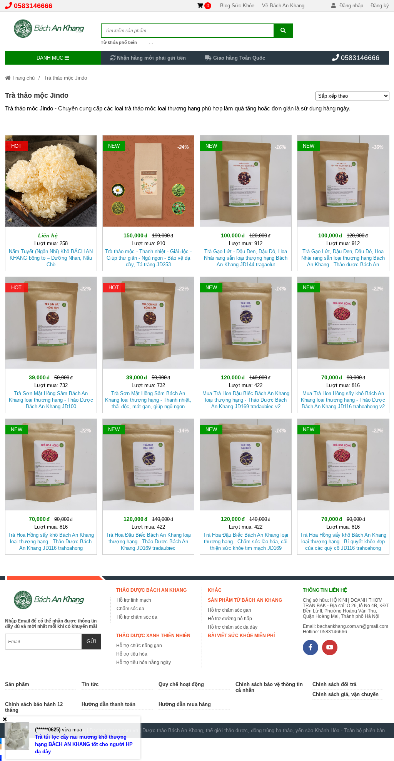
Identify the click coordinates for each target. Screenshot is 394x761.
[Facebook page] (310, 647)
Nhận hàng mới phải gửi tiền (150, 58)
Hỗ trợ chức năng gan (139, 645)
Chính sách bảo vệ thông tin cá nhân (269, 687)
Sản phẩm (17, 684)
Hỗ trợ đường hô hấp (230, 618)
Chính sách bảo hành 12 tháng (34, 707)
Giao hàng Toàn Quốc (238, 58)
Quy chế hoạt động (181, 684)
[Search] (283, 30)
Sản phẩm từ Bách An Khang (245, 600)
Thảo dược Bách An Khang (151, 590)
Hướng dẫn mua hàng (185, 704)
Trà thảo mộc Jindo (65, 78)
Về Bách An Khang (283, 5)
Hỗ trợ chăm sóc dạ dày (232, 627)
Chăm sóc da (130, 608)
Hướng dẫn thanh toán (108, 704)
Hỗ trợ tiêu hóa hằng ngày (143, 662)
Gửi (91, 641)
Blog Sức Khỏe (237, 5)
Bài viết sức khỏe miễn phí (241, 635)
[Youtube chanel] (329, 647)
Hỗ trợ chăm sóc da (137, 617)
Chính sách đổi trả (334, 684)
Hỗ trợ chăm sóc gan (229, 610)
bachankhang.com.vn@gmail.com (352, 626)
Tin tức (90, 684)
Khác (215, 590)
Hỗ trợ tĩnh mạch (134, 600)
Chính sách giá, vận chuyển (345, 694)
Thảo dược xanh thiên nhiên (153, 635)
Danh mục (51, 58)
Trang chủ (23, 78)
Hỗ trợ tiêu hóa (131, 654)
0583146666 (33, 6)
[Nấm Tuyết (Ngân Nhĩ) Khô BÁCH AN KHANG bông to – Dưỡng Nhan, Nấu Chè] (51, 201)
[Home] (53, 29)
